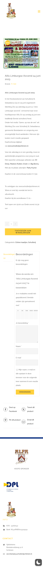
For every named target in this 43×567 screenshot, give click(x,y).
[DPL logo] (11, 479)
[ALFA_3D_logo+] (21, 449)
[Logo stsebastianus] (11, 3)
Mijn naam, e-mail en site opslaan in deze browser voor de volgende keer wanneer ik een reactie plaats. (27, 377)
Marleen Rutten (16, 164)
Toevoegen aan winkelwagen (23, 232)
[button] (38, 562)
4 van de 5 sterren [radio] (31, 314)
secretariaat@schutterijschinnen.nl (19, 554)
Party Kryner (31, 168)
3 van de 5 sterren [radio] (27, 314)
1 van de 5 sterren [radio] (18, 314)
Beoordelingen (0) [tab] (8, 256)
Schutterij (32, 242)
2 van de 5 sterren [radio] (22, 314)
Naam (19, 346)
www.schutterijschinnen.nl (17, 146)
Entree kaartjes (21, 242)
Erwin (25, 164)
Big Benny (35, 164)
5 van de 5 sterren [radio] (36, 314)
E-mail (19, 358)
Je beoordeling (22, 323)
